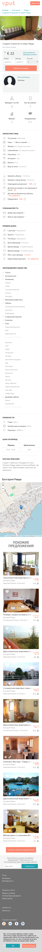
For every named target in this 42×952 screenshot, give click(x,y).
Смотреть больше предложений (21, 850)
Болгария (16, 10)
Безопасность (7, 881)
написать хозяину (21, 68)
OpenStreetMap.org (22, 536)
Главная (5, 10)
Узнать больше (29, 946)
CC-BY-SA (38, 536)
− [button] (3, 488)
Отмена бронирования (11, 896)
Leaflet (8, 536)
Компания (6, 878)
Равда (26, 10)
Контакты (6, 910)
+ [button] (3, 485)
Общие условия (8, 893)
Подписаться (29, 866)
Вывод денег (7, 898)
